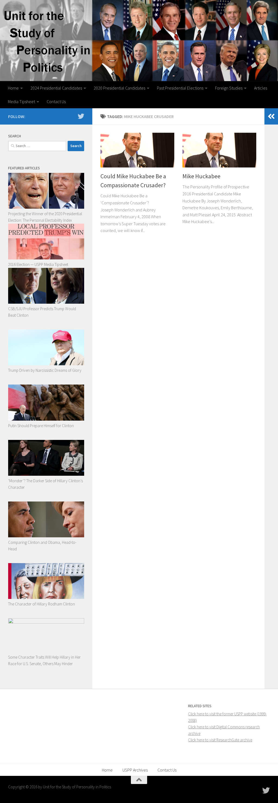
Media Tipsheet (21, 101)
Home (13, 88)
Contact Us (56, 101)
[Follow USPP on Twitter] (81, 116)
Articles (260, 88)
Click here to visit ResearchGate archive (220, 739)
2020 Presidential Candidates (119, 88)
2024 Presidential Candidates (56, 88)
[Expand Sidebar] (271, 116)
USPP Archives (135, 770)
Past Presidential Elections (180, 88)
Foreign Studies (228, 88)
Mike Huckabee (201, 176)
